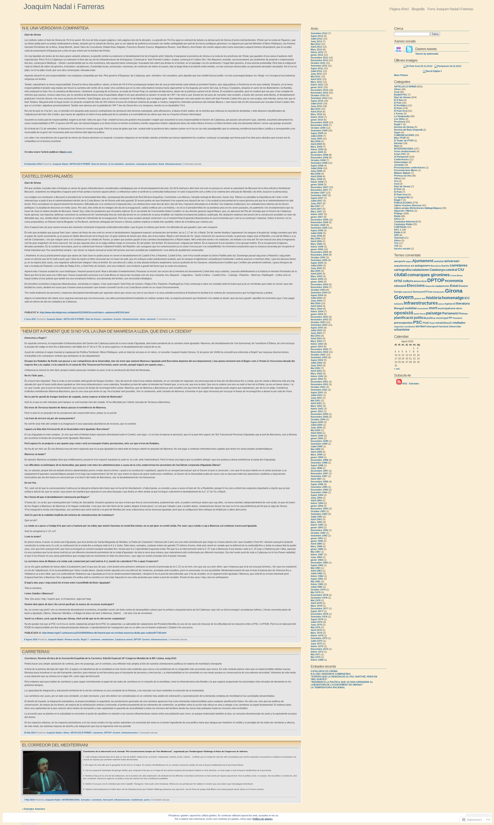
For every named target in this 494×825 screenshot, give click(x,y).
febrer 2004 (317, 311)
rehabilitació (443, 322)
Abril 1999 (316, 452)
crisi (398, 281)
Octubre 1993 (318, 511)
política (420, 318)
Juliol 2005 (316, 265)
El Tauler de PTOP (404, 140)
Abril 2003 (316, 338)
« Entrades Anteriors (33, 809)
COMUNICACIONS (404, 135)
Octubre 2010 (318, 95)
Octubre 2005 (318, 257)
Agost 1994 (317, 495)
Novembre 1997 (319, 473)
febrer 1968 (317, 660)
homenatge (453, 297)
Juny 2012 (316, 41)
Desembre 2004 (319, 284)
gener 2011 (317, 87)
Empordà (430, 286)
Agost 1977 (317, 611)
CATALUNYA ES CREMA (324, 671)
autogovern (422, 265)
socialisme (409, 326)
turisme (443, 326)
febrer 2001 (317, 408)
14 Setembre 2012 (33, 164)
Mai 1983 (316, 568)
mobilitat (411, 308)
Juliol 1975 (316, 641)
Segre (397, 132)
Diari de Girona (99, 164)
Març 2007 (316, 211)
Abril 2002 (316, 371)
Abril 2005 (316, 273)
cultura (408, 281)
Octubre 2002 (318, 354)
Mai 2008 (316, 173)
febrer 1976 (317, 635)
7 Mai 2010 (29, 800)
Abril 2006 (316, 241)
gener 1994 (317, 506)
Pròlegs (398, 213)
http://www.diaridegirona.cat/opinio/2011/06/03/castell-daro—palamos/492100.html (84, 312)
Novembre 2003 (319, 319)
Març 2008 (316, 179)
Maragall (399, 308)
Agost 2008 (317, 165)
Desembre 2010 (319, 90)
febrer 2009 (317, 149)
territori (421, 326)
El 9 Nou (398, 100)
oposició (151, 319)
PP (450, 318)
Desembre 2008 (319, 155)
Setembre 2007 (319, 195)
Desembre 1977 (319, 608)
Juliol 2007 (316, 200)
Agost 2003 (317, 327)
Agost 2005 (317, 263)
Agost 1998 (317, 465)
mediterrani (137, 800)
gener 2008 (317, 184)
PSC (417, 322)
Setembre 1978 (319, 597)
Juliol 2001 (316, 395)
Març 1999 (316, 454)
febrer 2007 (317, 214)
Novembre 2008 (319, 157)
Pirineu (463, 313)
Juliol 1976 (316, 622)
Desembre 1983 (319, 562)
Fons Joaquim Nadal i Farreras (450, 9)
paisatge (434, 313)
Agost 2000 (317, 422)
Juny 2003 (316, 333)
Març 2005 (316, 276)
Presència (399, 121)
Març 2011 (316, 82)
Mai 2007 (316, 206)
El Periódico (400, 105)
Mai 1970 (316, 657)
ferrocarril (108, 800)
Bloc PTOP (400, 138)
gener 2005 (317, 281)
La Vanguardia (402, 116)
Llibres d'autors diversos (407, 205)
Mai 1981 (316, 581)
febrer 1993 (317, 525)
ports (147, 800)
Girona (454, 291)
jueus (441, 304)
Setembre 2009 (319, 130)
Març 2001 (316, 406)
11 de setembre (116, 164)
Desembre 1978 (319, 595)
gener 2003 (317, 346)
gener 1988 (317, 549)
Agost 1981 (317, 579)
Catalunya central (124, 639)
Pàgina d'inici (399, 9)
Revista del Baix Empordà (408, 129)
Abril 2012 (316, 47)
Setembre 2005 (319, 260)
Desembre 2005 (319, 252)
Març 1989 (316, 546)
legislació (450, 303)
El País (398, 102)
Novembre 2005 (319, 254)
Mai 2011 (315, 76)
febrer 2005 (317, 279)
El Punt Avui (400, 111)
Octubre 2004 (318, 290)
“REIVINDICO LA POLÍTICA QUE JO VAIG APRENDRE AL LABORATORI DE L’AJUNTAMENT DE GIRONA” (342, 683)
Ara (396, 181)
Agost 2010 (317, 101)
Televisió (399, 237)
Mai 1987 (316, 552)
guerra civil (419, 298)
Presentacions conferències (409, 167)
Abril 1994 (316, 500)
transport (432, 326)
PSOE (426, 323)
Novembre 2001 (319, 384)
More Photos (401, 75)
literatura (463, 303)
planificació (403, 318)
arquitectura (402, 265)
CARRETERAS (35, 651)
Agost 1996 (317, 484)
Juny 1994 (316, 498)
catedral (451, 269)
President (457, 318)
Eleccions (416, 285)
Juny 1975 (316, 643)
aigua (409, 261)
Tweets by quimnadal (426, 53)
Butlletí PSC (400, 94)
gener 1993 (317, 527)
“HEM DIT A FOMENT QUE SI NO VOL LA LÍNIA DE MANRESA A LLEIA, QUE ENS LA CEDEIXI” (107, 331)
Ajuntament (422, 261)
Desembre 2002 (319, 349)
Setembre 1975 (319, 638)
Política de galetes (263, 819)
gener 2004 (317, 314)
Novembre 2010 (319, 92)
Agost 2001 (317, 392)
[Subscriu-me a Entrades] (399, 383)
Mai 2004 (316, 303)
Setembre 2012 (319, 33)
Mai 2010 (316, 109)
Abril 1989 (316, 543)
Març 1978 (316, 606)
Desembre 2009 (319, 122)
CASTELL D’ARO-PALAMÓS (47, 176)
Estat (161, 164)
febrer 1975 (317, 646)
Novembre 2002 (319, 352)
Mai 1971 (316, 654)
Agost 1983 (317, 565)
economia (454, 281)
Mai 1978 (316, 600)
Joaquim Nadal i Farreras (64, 6)
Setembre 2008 (319, 163)
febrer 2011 (317, 84)
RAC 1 (397, 229)
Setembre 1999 (319, 443)
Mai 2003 (316, 335)
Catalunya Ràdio (403, 224)
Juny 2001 (316, 398)
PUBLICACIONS (403, 202)
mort (433, 308)
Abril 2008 (316, 176)
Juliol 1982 (316, 573)
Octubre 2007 (318, 192)
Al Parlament (401, 156)
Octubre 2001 (318, 387)
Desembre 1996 (319, 481)
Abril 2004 (316, 306)
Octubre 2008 (318, 160)
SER (396, 235)
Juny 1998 (316, 468)
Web (396, 146)
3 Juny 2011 (30, 319)
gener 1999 (317, 457)
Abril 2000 (316, 433)
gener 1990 (317, 541)
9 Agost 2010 (30, 639)
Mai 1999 (316, 449)
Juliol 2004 (316, 298)
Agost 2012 (317, 36)
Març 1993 (316, 522)
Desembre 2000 (319, 414)
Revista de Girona (404, 127)
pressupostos (403, 322)
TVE (396, 246)
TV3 (396, 243)
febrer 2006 (317, 246)
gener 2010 (317, 119)
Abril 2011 (316, 79)
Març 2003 (316, 341)
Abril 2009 (316, 144)
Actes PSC (400, 154)
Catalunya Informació (406, 221)
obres (142, 319)
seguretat (399, 326)
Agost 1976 (317, 619)
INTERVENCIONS (71, 800)
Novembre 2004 (319, 287)
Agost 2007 (317, 198)
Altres (66, 732)
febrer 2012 (317, 52)
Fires (429, 291)
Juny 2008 (316, 171)
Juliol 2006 (316, 233)
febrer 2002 (317, 376)
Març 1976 (316, 633)
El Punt (398, 108)
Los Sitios (399, 119)
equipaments (442, 286)
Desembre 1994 (319, 489)
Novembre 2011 (319, 60)
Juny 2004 (316, 300)
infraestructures (173, 164)
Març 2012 (316, 49)
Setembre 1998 (319, 462)
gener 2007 (317, 217)
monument (422, 308)
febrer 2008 (317, 182)
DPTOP (137, 639)
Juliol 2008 (316, 168)
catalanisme (108, 639)
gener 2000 (317, 438)
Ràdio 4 (398, 232)
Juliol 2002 (316, 362)
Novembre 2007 (319, 190)
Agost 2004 (317, 295)
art (412, 265)
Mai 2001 (316, 400)
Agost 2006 (317, 230)
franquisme (438, 292)
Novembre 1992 (319, 530)
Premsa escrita (72, 639)
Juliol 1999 (316, 446)
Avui (396, 92)
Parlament (450, 313)
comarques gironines (147, 164)
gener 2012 (317, 55)
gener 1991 (317, 538)
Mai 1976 (316, 627)
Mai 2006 (316, 238)
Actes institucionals (405, 151)
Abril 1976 (316, 630)
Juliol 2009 (316, 136)
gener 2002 (317, 379)
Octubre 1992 (318, 533)
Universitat (455, 326)
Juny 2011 (316, 74)
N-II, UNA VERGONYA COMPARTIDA (55, 28)
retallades (458, 322)
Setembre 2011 (319, 65)
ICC (467, 298)
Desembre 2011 (319, 57)
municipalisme (446, 308)
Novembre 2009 (319, 125)
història (433, 297)
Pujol (432, 323)
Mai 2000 (316, 430)
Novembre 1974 (319, 649)
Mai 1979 (316, 592)
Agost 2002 (317, 360)
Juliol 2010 (316, 103)
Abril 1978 (316, 603)
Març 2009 (316, 146)
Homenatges (401, 162)
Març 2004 (316, 308)
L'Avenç (398, 113)
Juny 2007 (316, 203)
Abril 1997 (316, 479)
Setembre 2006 (319, 227)
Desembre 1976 (319, 614)
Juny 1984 (316, 557)
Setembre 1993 (319, 514)
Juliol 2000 (316, 425)
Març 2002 (316, 373)
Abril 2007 (316, 209)
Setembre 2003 (319, 325)
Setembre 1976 (319, 616)
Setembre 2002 (319, 357)
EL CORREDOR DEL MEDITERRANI (55, 745)
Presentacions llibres (405, 170)
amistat (439, 261)
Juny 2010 (316, 106)
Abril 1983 (316, 570)
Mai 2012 (316, 44)
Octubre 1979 (318, 589)
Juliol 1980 (316, 587)
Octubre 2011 (318, 63)
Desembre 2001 (319, 381)
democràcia (420, 281)
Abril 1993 (316, 519)
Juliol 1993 (316, 516)
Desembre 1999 (319, 441)
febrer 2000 (317, 435)
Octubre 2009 (318, 128)
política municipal (437, 318)
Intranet (398, 143)
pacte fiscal (419, 313)
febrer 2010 (317, 117)
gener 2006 (317, 249)
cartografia (402, 270)
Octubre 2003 (318, 322)
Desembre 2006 (319, 219)
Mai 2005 (316, 271)
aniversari (451, 261)
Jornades (85, 800)
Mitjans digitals (402, 173)
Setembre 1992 (319, 535)
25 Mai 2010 (30, 732)
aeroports (399, 261)
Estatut (463, 285)
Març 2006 (316, 244)
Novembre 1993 (319, 508)
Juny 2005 (316, 268)
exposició (407, 292)
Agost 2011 (317, 68)
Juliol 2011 (316, 71)
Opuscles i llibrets (404, 210)
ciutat (400, 274)
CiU (461, 270)
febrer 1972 (317, 651)
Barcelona (436, 266)
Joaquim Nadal (60, 164)
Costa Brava (456, 275)
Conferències (401, 159)
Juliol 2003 (316, 330)
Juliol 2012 (316, 38)
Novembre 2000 (319, 416)
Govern (117, 319)
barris (445, 265)
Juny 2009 (316, 138)
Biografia (418, 9)
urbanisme (402, 329)
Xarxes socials (402, 248)
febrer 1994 (317, 503)
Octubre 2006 (318, 225)
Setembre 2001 (319, 389)
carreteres (130, 164)
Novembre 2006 (319, 222)
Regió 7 (85, 639)
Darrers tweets (426, 49)
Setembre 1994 (319, 492)
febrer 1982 (317, 576)
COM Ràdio (400, 227)
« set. (397, 368)
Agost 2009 (317, 133)
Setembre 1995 (319, 487)
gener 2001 (317, 411)
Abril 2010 (316, 111)
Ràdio (397, 216)
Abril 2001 (316, 403)
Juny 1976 (316, 624)
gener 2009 (317, 152)
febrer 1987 (317, 554)
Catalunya (437, 270)
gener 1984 (317, 560)
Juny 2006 (316, 236)
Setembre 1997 (319, 476)
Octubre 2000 (318, 419)
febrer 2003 (317, 344)
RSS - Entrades (410, 383)
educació (400, 285)
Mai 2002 (316, 368)
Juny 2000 (316, 427)
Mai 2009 (316, 141)
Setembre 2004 (319, 292)
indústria (398, 304)
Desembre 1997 (319, 470)
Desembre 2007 (319, 187)
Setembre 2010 (319, 98)
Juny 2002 (316, 365)
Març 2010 (316, 114)
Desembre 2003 (319, 317)
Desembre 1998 (319, 460)
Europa (398, 291)
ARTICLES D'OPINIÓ (79, 164)
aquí (69, 152)
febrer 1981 (317, 584)
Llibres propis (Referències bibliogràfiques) (418, 208)
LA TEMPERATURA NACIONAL (328, 687)
